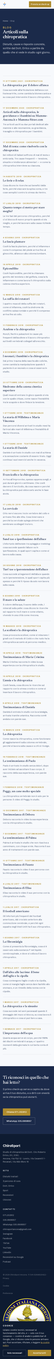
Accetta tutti (39, 1353)
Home (5, 21)
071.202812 (8, 1215)
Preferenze (8, 1293)
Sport (5, 1190)
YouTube (7, 1247)
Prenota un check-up (40, 4)
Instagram (8, 1234)
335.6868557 (9, 1220)
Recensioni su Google (13, 1257)
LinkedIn (7, 1252)
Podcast (7, 1261)
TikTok (6, 1243)
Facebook (7, 1238)
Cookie (6, 1286)
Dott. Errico (8, 1186)
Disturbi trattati (10, 1176)
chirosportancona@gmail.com (17, 1229)
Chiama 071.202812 (16, 1112)
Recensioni (8, 1195)
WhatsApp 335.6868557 (19, 1121)
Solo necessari (14, 1353)
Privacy (6, 1278)
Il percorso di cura (11, 1181)
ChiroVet (7, 1200)
